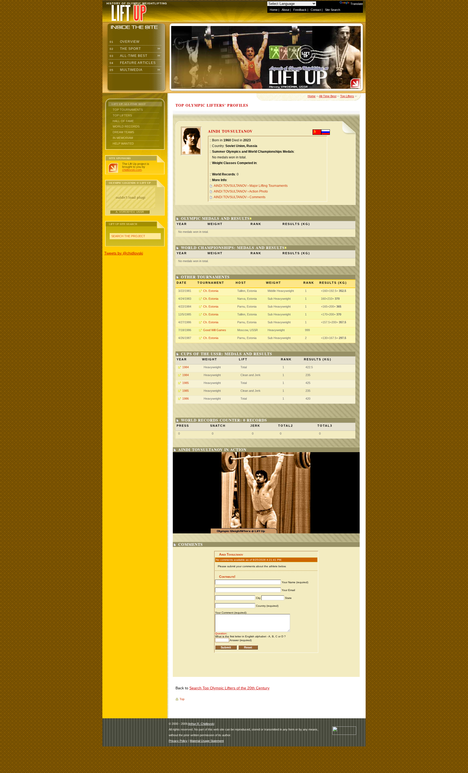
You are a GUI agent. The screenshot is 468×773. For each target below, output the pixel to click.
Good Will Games (214, 330)
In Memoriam (123, 137)
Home (274, 9)
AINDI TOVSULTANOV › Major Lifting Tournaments (251, 186)
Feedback (300, 9)
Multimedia (125, 70)
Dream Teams (123, 132)
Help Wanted (123, 143)
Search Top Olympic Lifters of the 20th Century (229, 688)
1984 (185, 367)
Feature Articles (132, 63)
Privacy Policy (178, 740)
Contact (316, 9)
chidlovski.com (132, 169)
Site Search (332, 9)
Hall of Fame (123, 121)
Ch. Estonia (210, 290)
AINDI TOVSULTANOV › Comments (239, 197)
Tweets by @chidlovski (123, 253)
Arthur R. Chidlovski (201, 723)
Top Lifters (122, 115)
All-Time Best (128, 56)
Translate (356, 3)
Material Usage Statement (207, 740)
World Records (126, 126)
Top (182, 699)
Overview (124, 42)
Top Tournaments (128, 109)
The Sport (125, 49)
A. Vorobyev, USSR (130, 211)
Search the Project (128, 236)
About (285, 9)
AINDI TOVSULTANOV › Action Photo (241, 191)
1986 (185, 398)
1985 (185, 382)
